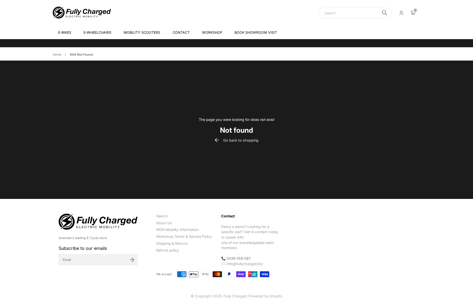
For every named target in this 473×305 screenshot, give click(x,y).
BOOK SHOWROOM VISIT (256, 32)
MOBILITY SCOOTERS (142, 32)
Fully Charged (235, 296)
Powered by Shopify (265, 296)
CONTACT (181, 32)
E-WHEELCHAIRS (97, 32)
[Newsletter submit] (132, 259)
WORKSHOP (212, 32)
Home (57, 54)
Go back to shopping (240, 140)
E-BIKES (64, 32)
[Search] (384, 12)
